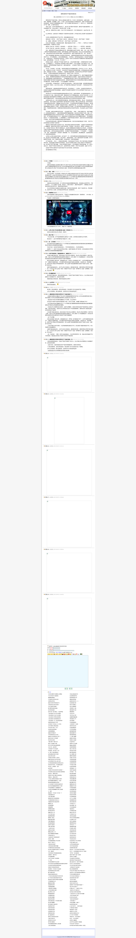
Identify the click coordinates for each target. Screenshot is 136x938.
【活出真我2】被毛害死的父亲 (54, 718)
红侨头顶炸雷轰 (73, 780)
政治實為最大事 (73, 702)
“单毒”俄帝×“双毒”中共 (53, 741)
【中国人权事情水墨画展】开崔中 (55, 778)
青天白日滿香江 (73, 704)
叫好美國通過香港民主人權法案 (54, 923)
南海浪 (55, 192)
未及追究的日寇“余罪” (74, 877)
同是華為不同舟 (51, 906)
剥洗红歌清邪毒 (73, 794)
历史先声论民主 (73, 835)
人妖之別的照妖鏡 (52, 925)
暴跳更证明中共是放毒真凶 (53, 798)
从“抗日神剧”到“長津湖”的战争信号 (55, 784)
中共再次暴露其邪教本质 (75, 874)
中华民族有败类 (73, 787)
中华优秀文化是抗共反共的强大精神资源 (56, 771)
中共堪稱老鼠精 (73, 796)
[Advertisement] (68, 155)
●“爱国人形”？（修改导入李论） (76, 888)
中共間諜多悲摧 (73, 810)
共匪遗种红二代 (73, 768)
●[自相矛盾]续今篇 (73, 904)
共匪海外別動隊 (73, 793)
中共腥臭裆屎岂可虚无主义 (53, 800)
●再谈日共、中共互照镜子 (75, 916)
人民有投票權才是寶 (52, 890)
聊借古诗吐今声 (73, 812)
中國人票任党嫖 (51, 826)
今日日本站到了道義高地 (53, 695)
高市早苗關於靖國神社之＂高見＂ (55, 780)
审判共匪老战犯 (73, 791)
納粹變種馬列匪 (73, 731)
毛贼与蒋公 (72, 808)
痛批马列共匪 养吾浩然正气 (53, 702)
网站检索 (83, 8)
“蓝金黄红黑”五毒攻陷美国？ (54, 837)
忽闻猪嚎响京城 (73, 800)
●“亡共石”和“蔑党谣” (74, 914)
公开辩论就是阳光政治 (74, 844)
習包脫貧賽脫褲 (51, 823)
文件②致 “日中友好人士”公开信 (54, 724)
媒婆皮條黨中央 (73, 732)
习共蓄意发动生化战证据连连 (54, 847)
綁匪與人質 (50, 803)
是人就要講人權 (73, 754)
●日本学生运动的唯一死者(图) (76, 921)
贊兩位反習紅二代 (52, 831)
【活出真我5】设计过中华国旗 (54, 713)
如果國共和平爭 (73, 831)
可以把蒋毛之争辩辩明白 (75, 858)
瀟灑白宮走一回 (51, 812)
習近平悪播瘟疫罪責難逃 (53, 833)
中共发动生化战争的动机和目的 (54, 865)
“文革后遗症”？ (73, 900)
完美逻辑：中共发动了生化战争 (54, 868)
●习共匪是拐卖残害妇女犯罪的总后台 (55, 762)
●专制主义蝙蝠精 (73, 920)
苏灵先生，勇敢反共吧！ (53, 773)
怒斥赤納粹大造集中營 (52, 904)
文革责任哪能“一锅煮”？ (75, 902)
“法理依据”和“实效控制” (75, 867)
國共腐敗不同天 (73, 782)
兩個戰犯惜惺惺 (51, 697)
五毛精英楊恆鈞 (73, 722)
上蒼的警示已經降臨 (52, 888)
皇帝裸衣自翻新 (51, 897)
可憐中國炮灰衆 (51, 821)
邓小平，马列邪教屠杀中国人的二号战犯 (78, 851)
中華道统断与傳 (73, 789)
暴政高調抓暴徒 (73, 734)
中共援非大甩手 (73, 828)
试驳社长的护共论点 (74, 883)
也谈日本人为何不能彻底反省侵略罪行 (77, 872)
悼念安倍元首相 (51, 740)
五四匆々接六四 (73, 757)
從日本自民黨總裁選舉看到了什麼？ (55, 785)
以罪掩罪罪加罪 (73, 762)
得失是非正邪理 (73, 750)
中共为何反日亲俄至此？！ (75, 876)
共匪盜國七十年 (73, 718)
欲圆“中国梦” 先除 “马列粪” (75, 854)
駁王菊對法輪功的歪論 (52, 708)
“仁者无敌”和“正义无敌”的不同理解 (77, 893)
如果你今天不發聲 (73, 743)
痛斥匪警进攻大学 (73, 697)
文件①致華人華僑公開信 (53, 725)
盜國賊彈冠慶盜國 (73, 717)
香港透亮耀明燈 (73, 747)
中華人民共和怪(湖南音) (75, 817)
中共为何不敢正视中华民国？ (76, 865)
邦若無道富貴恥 (73, 775)
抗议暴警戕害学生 (73, 695)
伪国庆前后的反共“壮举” (53, 722)
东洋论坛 (70, 8)
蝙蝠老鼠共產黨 (51, 883)
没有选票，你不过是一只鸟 (53, 750)
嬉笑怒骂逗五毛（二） (74, 701)
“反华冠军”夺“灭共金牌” (53, 748)
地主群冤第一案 (73, 805)
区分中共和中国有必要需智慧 (54, 745)
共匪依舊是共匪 (73, 830)
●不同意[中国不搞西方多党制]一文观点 (78, 925)
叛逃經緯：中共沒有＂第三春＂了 (55, 793)
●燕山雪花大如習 (51, 755)
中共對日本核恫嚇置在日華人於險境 (55, 789)
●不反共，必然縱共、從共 (53, 766)
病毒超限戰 (50, 807)
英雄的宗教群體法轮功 (52, 874)
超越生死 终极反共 (52, 732)
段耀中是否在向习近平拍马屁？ (54, 759)
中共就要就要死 (51, 856)
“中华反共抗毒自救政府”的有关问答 (55, 876)
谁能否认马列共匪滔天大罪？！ (54, 736)
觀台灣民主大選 (51, 891)
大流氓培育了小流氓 (74, 724)
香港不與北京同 (73, 725)
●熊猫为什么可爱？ (74, 911)
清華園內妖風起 (51, 808)
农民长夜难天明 (73, 801)
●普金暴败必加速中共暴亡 (53, 754)
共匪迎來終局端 (51, 909)
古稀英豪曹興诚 (51, 731)
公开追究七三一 (73, 803)
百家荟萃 (77, 8)
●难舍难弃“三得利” (74, 909)
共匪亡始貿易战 (73, 821)
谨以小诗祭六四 (73, 748)
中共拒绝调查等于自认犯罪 (53, 861)
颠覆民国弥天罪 (73, 784)
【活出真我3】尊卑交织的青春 (54, 717)
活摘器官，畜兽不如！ (52, 854)
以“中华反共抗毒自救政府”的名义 (55, 877)
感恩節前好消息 (51, 913)
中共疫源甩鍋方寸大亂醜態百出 (54, 787)
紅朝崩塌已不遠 (51, 911)
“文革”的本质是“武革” (74, 895)
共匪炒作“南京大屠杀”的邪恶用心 (55, 775)
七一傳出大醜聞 (73, 736)
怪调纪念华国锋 (51, 830)
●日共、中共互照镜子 (74, 918)
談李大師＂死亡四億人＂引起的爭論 (55, 711)
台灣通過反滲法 (51, 895)
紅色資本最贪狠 (73, 766)
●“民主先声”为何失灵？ (74, 923)
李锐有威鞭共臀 (73, 778)
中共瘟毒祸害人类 (52, 881)
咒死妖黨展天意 (51, 794)
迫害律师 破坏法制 (73, 847)
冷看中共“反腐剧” (73, 856)
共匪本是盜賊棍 (73, 815)
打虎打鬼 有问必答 (73, 897)
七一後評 (50, 791)
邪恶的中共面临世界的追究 (53, 867)
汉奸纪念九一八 (73, 824)
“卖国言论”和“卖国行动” (75, 890)
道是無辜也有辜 (51, 884)
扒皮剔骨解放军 (73, 727)
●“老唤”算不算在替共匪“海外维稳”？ (55, 770)
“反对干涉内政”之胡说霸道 (53, 858)
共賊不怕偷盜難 (73, 770)
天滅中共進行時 (51, 918)
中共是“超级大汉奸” (74, 842)
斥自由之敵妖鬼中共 (74, 694)
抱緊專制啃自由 (73, 823)
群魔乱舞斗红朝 (73, 785)
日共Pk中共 (72, 713)
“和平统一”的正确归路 (74, 853)
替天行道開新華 (73, 706)
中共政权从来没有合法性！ (53, 699)
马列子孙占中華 (73, 715)
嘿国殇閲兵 (72, 711)
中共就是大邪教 (73, 764)
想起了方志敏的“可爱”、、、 (54, 743)
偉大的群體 (72, 720)
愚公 (53, 10)
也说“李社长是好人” (74, 886)
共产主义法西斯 (73, 798)
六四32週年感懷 (51, 796)
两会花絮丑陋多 (73, 773)
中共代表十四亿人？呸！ (53, 727)
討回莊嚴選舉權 (73, 761)
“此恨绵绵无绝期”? (52, 844)
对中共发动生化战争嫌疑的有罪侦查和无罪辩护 (58, 863)
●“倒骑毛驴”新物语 (74, 907)
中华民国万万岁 (73, 814)
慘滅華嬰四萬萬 (51, 815)
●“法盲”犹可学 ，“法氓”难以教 (76, 906)
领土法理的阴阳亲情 (74, 868)
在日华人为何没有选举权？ (75, 863)
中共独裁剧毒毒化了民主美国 (54, 840)
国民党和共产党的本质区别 (75, 860)
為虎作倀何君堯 (51, 907)
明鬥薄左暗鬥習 (51, 810)
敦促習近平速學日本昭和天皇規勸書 (55, 879)
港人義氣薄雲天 (51, 914)
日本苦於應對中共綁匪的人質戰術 (55, 694)
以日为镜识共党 (73, 833)
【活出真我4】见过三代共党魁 (54, 715)
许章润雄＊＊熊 (73, 771)
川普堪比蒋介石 (51, 835)
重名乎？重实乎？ (52, 842)
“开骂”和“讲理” (73, 879)
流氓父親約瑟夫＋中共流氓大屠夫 (55, 900)
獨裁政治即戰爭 (73, 745)
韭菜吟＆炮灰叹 (51, 824)
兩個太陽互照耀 (51, 819)
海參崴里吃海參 (73, 826)
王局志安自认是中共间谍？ (53, 704)
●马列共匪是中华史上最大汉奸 (54, 761)
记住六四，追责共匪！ (52, 747)
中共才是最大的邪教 (52, 706)
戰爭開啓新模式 (51, 893)
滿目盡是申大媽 (73, 709)
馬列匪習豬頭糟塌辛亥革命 (53, 782)
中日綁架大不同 (73, 819)
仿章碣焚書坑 (51, 805)
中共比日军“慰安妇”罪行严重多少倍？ (77, 870)
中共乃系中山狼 (51, 814)
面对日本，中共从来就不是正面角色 (77, 849)
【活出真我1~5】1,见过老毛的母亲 (55, 720)
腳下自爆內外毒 (51, 872)
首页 (44, 10)
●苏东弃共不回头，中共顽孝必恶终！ (55, 764)
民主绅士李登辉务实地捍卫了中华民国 (56, 849)
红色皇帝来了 (72, 741)
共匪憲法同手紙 (51, 701)
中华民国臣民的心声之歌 (53, 734)
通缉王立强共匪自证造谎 (53, 916)
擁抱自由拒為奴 (73, 699)
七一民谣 (50, 860)
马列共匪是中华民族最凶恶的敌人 (55, 853)
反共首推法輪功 (51, 709)
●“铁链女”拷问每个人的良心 (54, 757)
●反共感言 (50, 768)
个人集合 (64, 8)
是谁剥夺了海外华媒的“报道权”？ (76, 884)
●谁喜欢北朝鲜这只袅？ (74, 913)
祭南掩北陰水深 (73, 777)
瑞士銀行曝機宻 (51, 902)
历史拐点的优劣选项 (52, 729)
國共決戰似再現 (73, 752)
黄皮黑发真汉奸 (73, 837)
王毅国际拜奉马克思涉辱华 (53, 801)
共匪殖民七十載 (73, 708)
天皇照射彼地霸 (73, 759)
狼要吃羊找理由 (73, 738)
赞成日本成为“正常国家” (53, 738)
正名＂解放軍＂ (51, 851)
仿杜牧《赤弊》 (51, 838)
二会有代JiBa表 (51, 828)
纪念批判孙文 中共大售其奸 (75, 840)
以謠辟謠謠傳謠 (51, 886)
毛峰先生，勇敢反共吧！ (53, 777)
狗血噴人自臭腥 (73, 740)
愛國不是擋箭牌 (73, 755)
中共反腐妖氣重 (73, 807)
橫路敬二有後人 (51, 817)
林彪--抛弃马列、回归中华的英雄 (76, 861)
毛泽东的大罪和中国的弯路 (75, 891)
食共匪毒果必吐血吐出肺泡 (53, 870)
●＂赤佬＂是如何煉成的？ (53, 752)
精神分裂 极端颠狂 (73, 881)
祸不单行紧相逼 (51, 921)
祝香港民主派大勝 (52, 920)
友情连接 (90, 8)
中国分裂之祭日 (73, 838)
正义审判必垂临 (73, 729)
